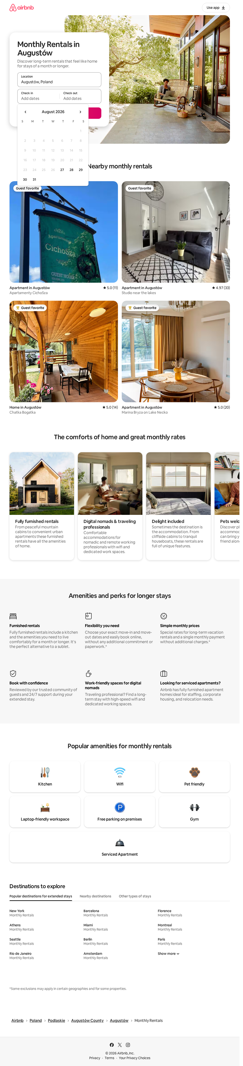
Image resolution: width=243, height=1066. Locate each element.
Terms (109, 1058)
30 (25, 179)
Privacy (94, 1058)
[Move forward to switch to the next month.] (80, 112)
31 (34, 179)
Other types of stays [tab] (135, 896)
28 (71, 170)
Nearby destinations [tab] (95, 896)
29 (81, 170)
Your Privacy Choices (134, 1058)
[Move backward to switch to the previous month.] (25, 112)
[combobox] (59, 82)
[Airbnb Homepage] (21, 7)
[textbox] (38, 98)
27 (62, 170)
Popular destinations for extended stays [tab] (40, 896)
